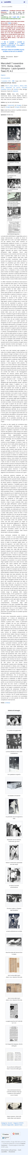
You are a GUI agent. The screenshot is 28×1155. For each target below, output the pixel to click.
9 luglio (14, 17)
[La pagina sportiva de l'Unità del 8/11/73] (14, 1011)
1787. (13, 81)
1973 (9, 81)
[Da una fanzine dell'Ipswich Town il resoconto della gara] (14, 1057)
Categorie (4, 1123)
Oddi (25, 85)
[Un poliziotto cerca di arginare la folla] (14, 806)
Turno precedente (5, 78)
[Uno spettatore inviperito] (14, 764)
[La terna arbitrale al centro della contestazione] (14, 741)
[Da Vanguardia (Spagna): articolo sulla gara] (14, 1033)
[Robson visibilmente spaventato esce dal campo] (14, 852)
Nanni (2, 87)
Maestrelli (15, 91)
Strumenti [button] (4, 58)
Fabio (9, 23)
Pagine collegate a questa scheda (12, 44)
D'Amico (9, 89)
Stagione (3, 75)
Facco (11, 85)
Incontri (10, 1123)
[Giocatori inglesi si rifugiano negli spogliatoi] (14, 898)
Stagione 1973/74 (18, 1123)
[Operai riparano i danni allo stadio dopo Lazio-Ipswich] (14, 1106)
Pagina (3, 56)
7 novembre (4, 81)
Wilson (21, 85)
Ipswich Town (18, 1125)
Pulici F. (7, 85)
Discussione (9, 56)
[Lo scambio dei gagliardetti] (14, 720)
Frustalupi (3, 89)
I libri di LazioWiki (8, 42)
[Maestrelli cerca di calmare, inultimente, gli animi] (14, 829)
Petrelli (15, 89)
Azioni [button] (15, 56)
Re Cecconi (17, 87)
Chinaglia (24, 87)
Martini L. (16, 85)
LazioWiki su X (13, 43)
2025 (18, 17)
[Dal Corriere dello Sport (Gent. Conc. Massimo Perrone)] (14, 965)
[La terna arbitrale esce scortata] (14, 921)
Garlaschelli (9, 87)
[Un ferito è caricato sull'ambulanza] (14, 875)
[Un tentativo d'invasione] (14, 785)
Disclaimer (12, 1152)
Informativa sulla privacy (8, 1150)
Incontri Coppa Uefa (7, 1125)
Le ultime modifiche (10, 46)
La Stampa (7, 702)
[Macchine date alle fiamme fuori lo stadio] (14, 942)
